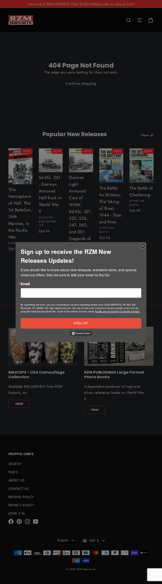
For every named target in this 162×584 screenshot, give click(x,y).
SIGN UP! (81, 323)
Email (25, 284)
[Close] (142, 245)
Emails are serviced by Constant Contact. (117, 311)
